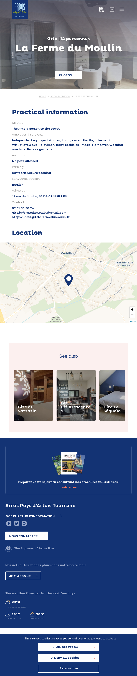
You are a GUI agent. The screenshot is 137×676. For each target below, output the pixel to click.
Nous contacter (23, 536)
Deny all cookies (66, 658)
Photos (65, 75)
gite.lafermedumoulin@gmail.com (39, 213)
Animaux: (19, 155)
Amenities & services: (27, 134)
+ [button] (132, 309)
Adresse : (18, 190)
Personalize (68, 668)
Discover (29, 420)
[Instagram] (24, 523)
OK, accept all (66, 647)
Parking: (18, 167)
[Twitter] (16, 523)
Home (42, 96)
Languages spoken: (26, 179)
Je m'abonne (20, 576)
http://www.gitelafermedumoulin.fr (41, 217)
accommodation (60, 96)
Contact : (19, 202)
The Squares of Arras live (34, 548)
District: (17, 123)
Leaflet (133, 321)
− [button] (132, 315)
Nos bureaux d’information (30, 516)
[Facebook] (9, 523)
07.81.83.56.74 (23, 208)
